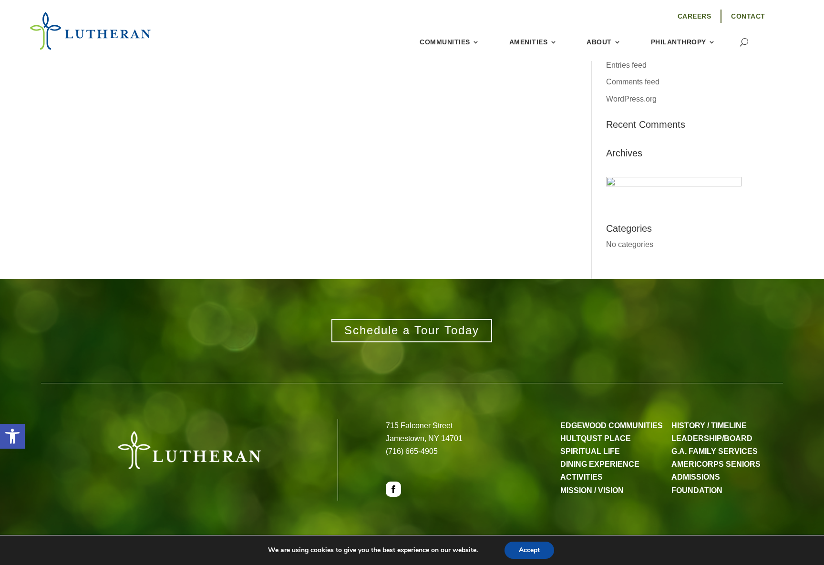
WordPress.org (631, 99)
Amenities (528, 42)
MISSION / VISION (592, 490)
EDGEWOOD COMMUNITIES (611, 425)
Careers (694, 16)
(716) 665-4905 (412, 451)
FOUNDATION (696, 490)
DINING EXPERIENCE (599, 464)
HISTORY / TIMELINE (709, 425)
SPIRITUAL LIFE (590, 451)
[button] (12, 436)
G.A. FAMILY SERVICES (714, 451)
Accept (529, 550)
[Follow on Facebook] (393, 489)
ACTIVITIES (581, 477)
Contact (748, 16)
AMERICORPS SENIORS (716, 464)
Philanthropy (678, 42)
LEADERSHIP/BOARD (711, 438)
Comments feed (632, 82)
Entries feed (626, 65)
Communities (445, 42)
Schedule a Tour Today (411, 330)
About (599, 42)
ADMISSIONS (695, 477)
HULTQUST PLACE (595, 438)
